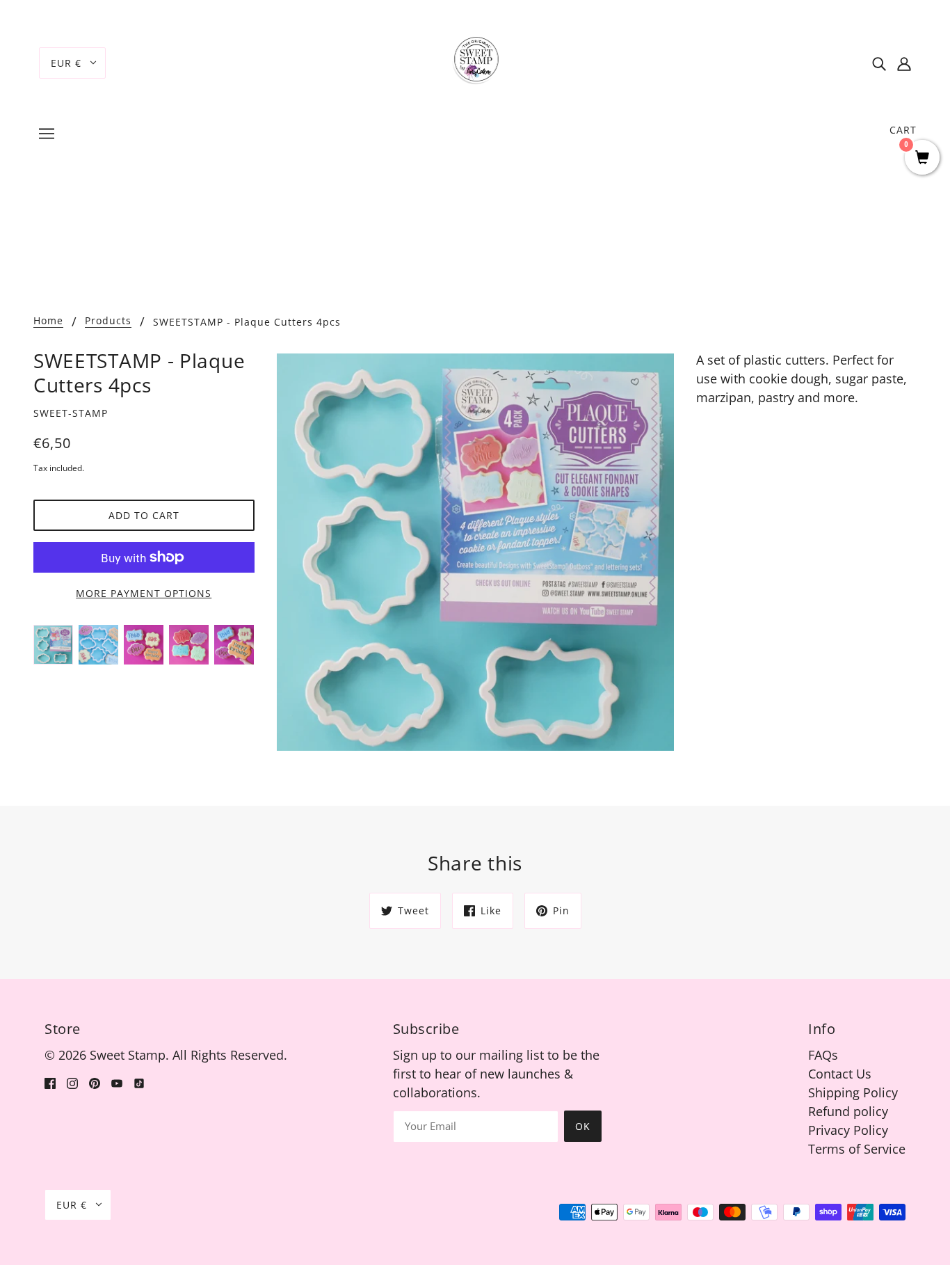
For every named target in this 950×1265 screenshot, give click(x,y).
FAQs (823, 1055)
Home (48, 321)
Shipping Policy (853, 1092)
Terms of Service (856, 1148)
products (108, 321)
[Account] (904, 63)
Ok (582, 1126)
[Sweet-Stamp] (475, 61)
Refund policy (848, 1111)
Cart (903, 129)
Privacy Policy (848, 1130)
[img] (879, 63)
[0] (922, 158)
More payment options (143, 593)
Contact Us (839, 1073)
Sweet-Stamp (70, 413)
